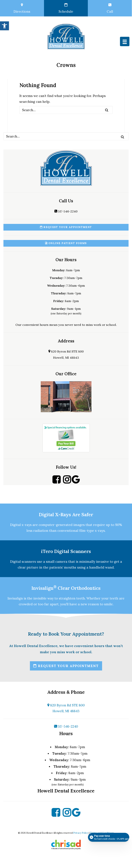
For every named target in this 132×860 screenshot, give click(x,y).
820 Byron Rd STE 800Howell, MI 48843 (67, 708)
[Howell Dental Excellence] (66, 36)
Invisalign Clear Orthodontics (66, 588)
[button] (4, 25)
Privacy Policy (80, 832)
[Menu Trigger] (124, 41)
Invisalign (15, 598)
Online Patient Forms (67, 243)
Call (110, 11)
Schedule (66, 11)
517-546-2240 (67, 211)
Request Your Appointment (67, 227)
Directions (22, 11)
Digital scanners (23, 561)
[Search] (66, 110)
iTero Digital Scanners (66, 551)
